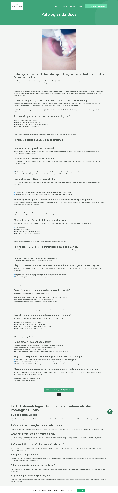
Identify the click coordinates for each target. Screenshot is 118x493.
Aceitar (81, 490)
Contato (80, 6)
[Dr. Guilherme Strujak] (17, 6)
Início (56, 6)
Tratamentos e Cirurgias (67, 6)
